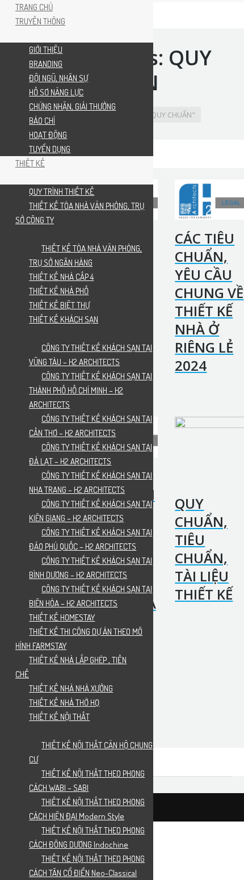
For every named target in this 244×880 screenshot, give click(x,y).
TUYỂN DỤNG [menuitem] (49, 149)
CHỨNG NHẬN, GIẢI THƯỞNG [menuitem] (72, 106)
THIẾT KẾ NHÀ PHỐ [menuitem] (59, 291)
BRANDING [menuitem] (45, 63)
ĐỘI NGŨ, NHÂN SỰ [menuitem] (58, 78)
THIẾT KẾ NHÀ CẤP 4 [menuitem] (61, 276)
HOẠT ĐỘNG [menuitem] (48, 134)
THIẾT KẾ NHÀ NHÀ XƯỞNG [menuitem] (71, 688)
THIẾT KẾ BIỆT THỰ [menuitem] (59, 305)
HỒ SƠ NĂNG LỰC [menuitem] (56, 92)
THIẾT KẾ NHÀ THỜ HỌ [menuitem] (64, 702)
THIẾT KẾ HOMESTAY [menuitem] (62, 617)
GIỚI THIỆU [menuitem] (45, 49)
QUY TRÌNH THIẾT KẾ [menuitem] (61, 191)
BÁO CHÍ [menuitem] (42, 120)
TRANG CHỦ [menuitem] (34, 7)
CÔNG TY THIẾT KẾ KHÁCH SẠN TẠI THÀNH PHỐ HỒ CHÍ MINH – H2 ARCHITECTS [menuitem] (90, 390)
